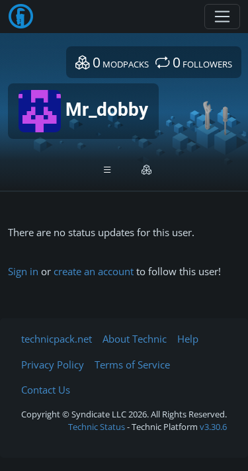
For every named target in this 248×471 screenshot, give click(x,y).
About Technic (135, 338)
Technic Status (96, 427)
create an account (94, 271)
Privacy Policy (52, 364)
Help (187, 338)
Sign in (23, 271)
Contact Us (45, 389)
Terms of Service (132, 364)
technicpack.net (56, 338)
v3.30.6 (213, 427)
